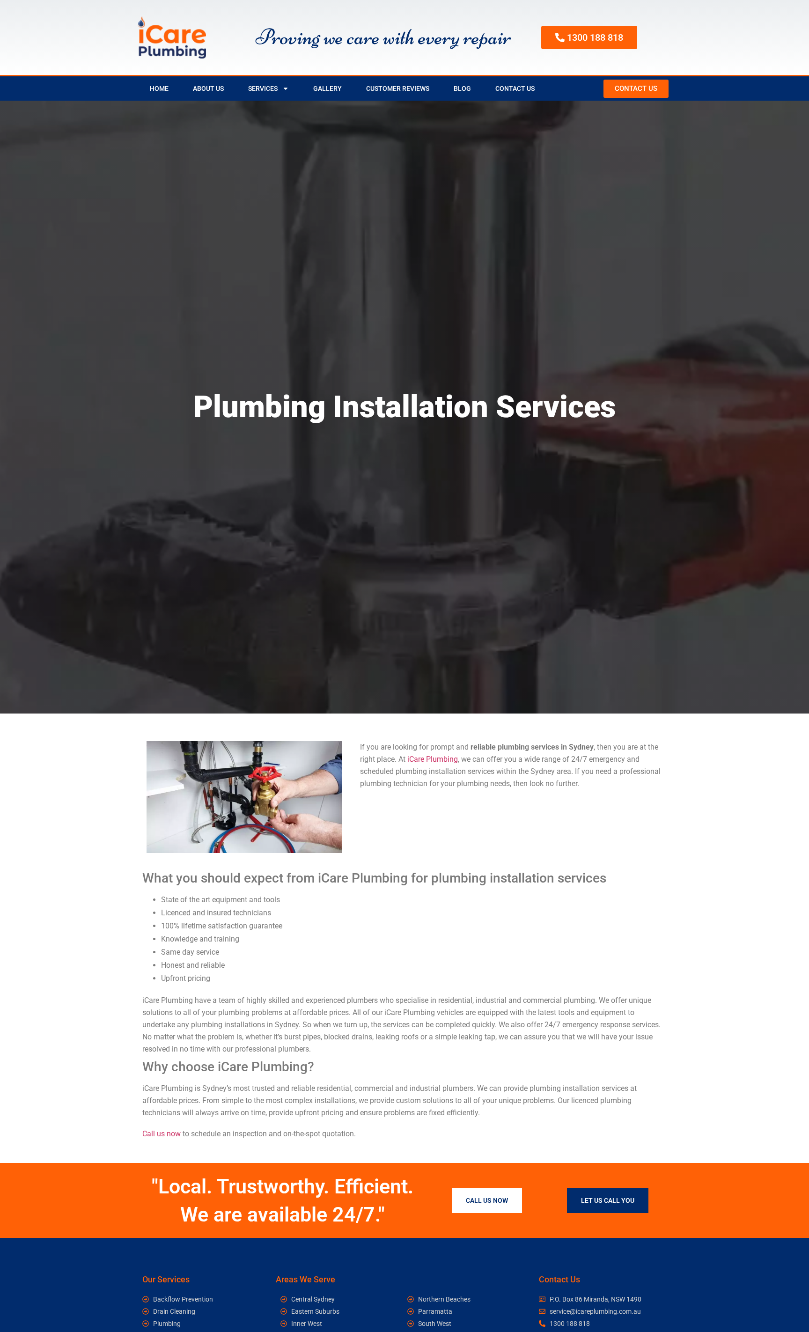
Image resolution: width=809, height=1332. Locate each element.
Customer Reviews (397, 88)
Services (263, 88)
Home (159, 88)
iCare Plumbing (432, 759)
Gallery (327, 88)
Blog (462, 88)
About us (208, 88)
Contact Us (515, 88)
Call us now (161, 1133)
